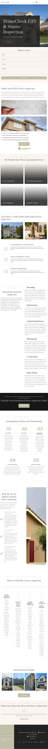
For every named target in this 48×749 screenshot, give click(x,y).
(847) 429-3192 (42, 732)
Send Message (24, 77)
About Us (25, 742)
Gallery (36, 742)
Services (30, 742)
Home (19, 742)
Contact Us (41, 742)
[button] (36, 2)
